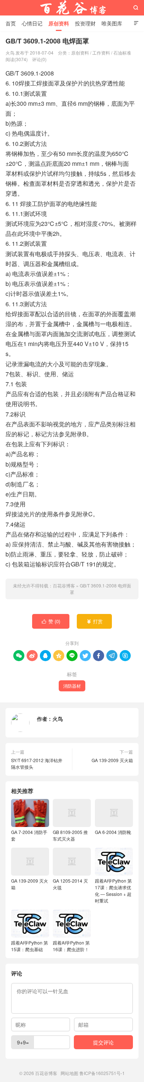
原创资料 (58, 23)
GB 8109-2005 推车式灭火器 (70, 835)
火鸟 (57, 718)
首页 (11, 23)
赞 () (51, 621)
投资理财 (85, 23)
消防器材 (72, 686)
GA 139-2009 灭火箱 (112, 760)
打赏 (94, 621)
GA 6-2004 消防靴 (113, 832)
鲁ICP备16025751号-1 (102, 1073)
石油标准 (122, 52)
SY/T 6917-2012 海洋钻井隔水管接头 (36, 763)
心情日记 (32, 23)
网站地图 (69, 1073)
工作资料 (101, 52)
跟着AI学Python (29, 945)
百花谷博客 (72, 7)
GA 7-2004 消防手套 (29, 835)
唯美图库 (112, 23)
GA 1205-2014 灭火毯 (70, 883)
